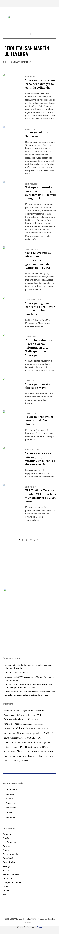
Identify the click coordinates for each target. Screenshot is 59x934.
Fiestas (20, 733)
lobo (24, 742)
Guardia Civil (16, 737)
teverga (21, 756)
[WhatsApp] (40, 912)
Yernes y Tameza (20, 760)
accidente (8, 710)
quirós (44, 746)
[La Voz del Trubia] (29, 17)
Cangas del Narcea (12, 882)
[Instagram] (23, 912)
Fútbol (28, 733)
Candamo (33, 719)
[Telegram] (36, 912)
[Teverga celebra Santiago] (11, 134)
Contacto (10, 812)
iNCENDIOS (31, 737)
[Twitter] (27, 912)
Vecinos (7, 760)
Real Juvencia (9, 751)
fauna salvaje (9, 733)
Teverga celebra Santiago (37, 134)
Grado (48, 732)
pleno (14, 746)
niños (30, 742)
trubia (39, 756)
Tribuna (9, 798)
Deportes (30, 728)
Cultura (20, 728)
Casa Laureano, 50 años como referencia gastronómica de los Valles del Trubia (40, 260)
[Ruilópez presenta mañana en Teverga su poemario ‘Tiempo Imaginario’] (11, 189)
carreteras (27, 723)
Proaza (27, 747)
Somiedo (9, 756)
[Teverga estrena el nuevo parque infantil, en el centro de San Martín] (11, 455)
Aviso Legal (9, 919)
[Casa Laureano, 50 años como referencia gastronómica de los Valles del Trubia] (11, 254)
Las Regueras (12, 742)
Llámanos (10, 817)
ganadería (38, 733)
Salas (20, 751)
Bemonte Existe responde (16, 672)
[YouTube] (31, 912)
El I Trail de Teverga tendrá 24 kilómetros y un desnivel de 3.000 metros (40, 496)
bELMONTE (35, 714)
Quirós (6, 850)
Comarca (10, 794)
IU (39, 737)
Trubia (6, 870)
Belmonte (7, 878)
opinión (46, 742)
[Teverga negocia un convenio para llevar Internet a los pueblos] (11, 305)
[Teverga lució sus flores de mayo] (11, 386)
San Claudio (8, 858)
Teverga (6, 866)
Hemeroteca (11, 789)
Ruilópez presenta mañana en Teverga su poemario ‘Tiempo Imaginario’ (40, 193)
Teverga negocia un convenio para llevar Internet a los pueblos (40, 308)
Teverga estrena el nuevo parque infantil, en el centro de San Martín (40, 458)
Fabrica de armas (44, 728)
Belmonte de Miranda (15, 719)
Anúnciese (11, 803)
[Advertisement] (29, 563)
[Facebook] (18, 912)
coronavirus (9, 728)
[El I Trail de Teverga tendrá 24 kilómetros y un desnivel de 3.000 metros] (11, 492)
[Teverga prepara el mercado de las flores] (11, 418)
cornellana (38, 723)
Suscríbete (11, 807)
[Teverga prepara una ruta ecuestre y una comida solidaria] (11, 82)
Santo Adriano (9, 862)
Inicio (5, 62)
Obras (37, 742)
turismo (49, 756)
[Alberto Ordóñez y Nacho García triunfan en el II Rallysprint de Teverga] (11, 342)
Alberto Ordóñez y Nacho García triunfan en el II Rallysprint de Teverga (38, 347)
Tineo (31, 756)
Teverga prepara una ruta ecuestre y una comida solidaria (40, 84)
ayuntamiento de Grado (34, 710)
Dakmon (38, 927)
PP (20, 746)
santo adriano (32, 751)
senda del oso (47, 751)
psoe (35, 746)
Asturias (17, 710)
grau (6, 737)
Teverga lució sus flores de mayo (37, 386)
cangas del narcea (13, 723)
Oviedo (7, 746)
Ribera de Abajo (10, 854)
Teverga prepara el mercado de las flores (39, 420)
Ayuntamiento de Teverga (15, 714)
